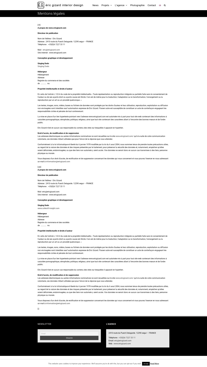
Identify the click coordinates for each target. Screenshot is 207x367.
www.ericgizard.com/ (125, 136)
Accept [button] (146, 364)
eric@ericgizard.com (51, 50)
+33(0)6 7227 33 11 (127, 337)
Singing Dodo (43, 66)
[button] (165, 5)
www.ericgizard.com (122, 343)
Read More (154, 364)
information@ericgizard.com (58, 161)
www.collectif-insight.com (48, 208)
